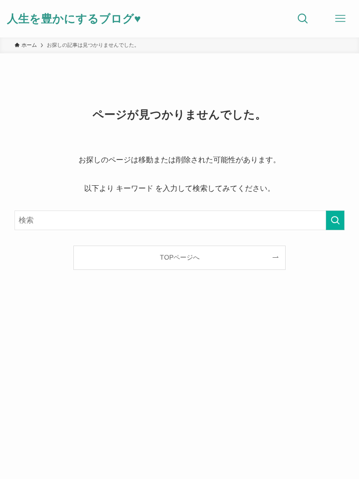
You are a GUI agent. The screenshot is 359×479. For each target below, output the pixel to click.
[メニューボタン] (340, 18)
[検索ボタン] (303, 18)
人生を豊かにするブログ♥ (74, 18)
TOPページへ (180, 257)
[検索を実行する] (335, 220)
